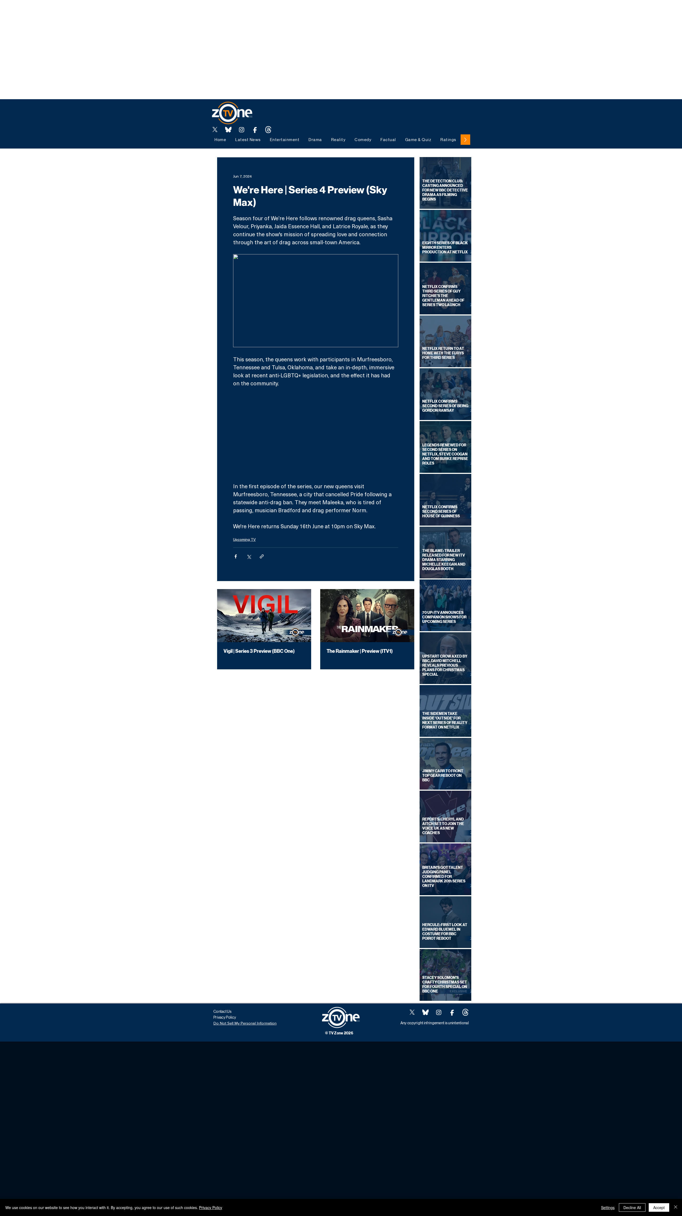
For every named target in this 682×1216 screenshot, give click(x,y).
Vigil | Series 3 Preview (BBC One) (259, 651)
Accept (659, 1207)
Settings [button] (608, 1207)
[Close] (675, 1207)
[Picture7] (254, 129)
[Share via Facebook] (235, 556)
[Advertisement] (97, 12)
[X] (215, 129)
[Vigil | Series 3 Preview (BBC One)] (264, 615)
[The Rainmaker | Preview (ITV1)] (367, 615)
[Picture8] (228, 129)
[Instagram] (241, 129)
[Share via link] (261, 556)
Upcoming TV (244, 539)
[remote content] (315, 434)
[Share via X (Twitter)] (248, 556)
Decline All (632, 1207)
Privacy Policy (210, 1207)
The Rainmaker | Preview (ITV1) (360, 651)
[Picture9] (268, 129)
